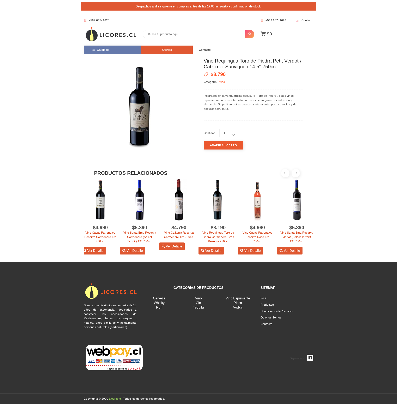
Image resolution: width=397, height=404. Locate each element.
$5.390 (139, 227)
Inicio (264, 298)
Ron (159, 307)
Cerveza (159, 298)
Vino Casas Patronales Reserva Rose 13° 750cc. (257, 237)
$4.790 (178, 227)
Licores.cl (115, 398)
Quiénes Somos (271, 317)
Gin (198, 303)
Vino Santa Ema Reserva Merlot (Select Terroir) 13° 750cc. (296, 237)
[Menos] (232, 134)
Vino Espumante (238, 298)
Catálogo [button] (103, 49)
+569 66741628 (99, 20)
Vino (222, 81)
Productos (267, 304)
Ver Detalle (95, 250)
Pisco (238, 303)
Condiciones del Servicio (277, 311)
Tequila (198, 307)
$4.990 (100, 227)
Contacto (307, 20)
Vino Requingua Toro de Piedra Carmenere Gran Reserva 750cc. (218, 237)
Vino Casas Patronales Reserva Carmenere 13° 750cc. (100, 237)
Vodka (237, 307)
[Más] (232, 131)
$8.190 (218, 227)
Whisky (159, 303)
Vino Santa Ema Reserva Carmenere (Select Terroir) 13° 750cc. (139, 237)
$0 (269, 33)
